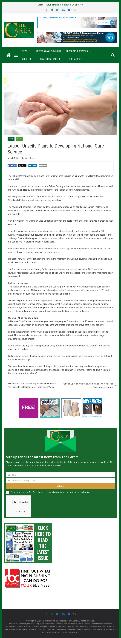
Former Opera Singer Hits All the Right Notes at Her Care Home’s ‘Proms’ (88, 385)
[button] (29, 51)
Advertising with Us (50, 59)
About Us (27, 59)
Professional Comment (48, 51)
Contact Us (75, 59)
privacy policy (44, 492)
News (25, 51)
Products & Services (77, 51)
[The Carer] (8, 55)
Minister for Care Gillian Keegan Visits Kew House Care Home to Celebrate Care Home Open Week (33, 385)
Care (19, 139)
